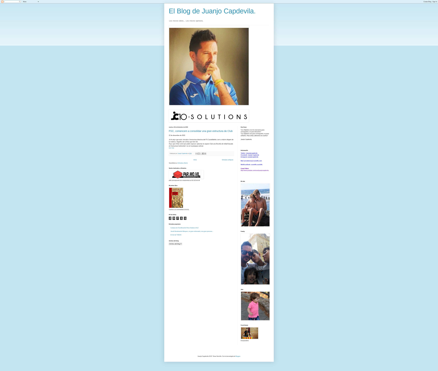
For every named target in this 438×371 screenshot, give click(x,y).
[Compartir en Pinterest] (205, 153)
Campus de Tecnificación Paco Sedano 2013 (184, 228)
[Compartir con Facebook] (203, 153)
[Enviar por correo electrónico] (196, 153)
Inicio (195, 160)
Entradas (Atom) (183, 163)
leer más (171, 148)
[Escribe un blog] (199, 153)
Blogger (237, 356)
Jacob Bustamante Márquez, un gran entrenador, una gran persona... (192, 231)
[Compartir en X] (201, 153)
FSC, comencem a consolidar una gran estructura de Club (201, 131)
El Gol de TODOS (176, 235)
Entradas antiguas (227, 160)
